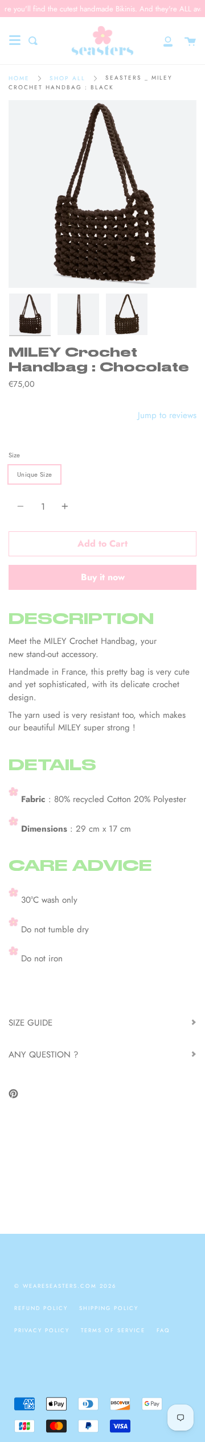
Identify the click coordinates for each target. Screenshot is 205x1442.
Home (19, 78)
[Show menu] (14, 40)
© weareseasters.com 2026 (65, 1286)
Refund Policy (41, 1308)
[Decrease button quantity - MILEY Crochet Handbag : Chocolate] (22, 506)
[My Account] (161, 40)
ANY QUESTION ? (43, 1054)
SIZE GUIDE (30, 1023)
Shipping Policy (108, 1308)
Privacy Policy (41, 1330)
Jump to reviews (167, 415)
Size (14, 455)
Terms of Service (113, 1330)
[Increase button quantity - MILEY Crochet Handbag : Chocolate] (63, 506)
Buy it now (103, 577)
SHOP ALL (67, 78)
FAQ (163, 1330)
